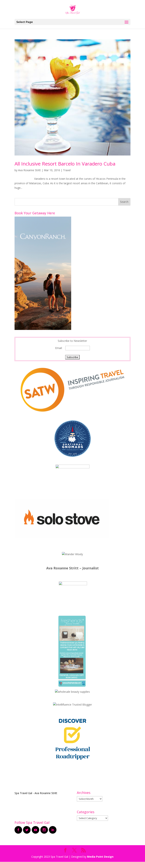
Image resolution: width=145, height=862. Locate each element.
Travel (67, 170)
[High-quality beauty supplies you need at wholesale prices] (72, 691)
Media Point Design (100, 856)
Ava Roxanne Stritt (29, 170)
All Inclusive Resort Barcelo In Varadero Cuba (65, 163)
